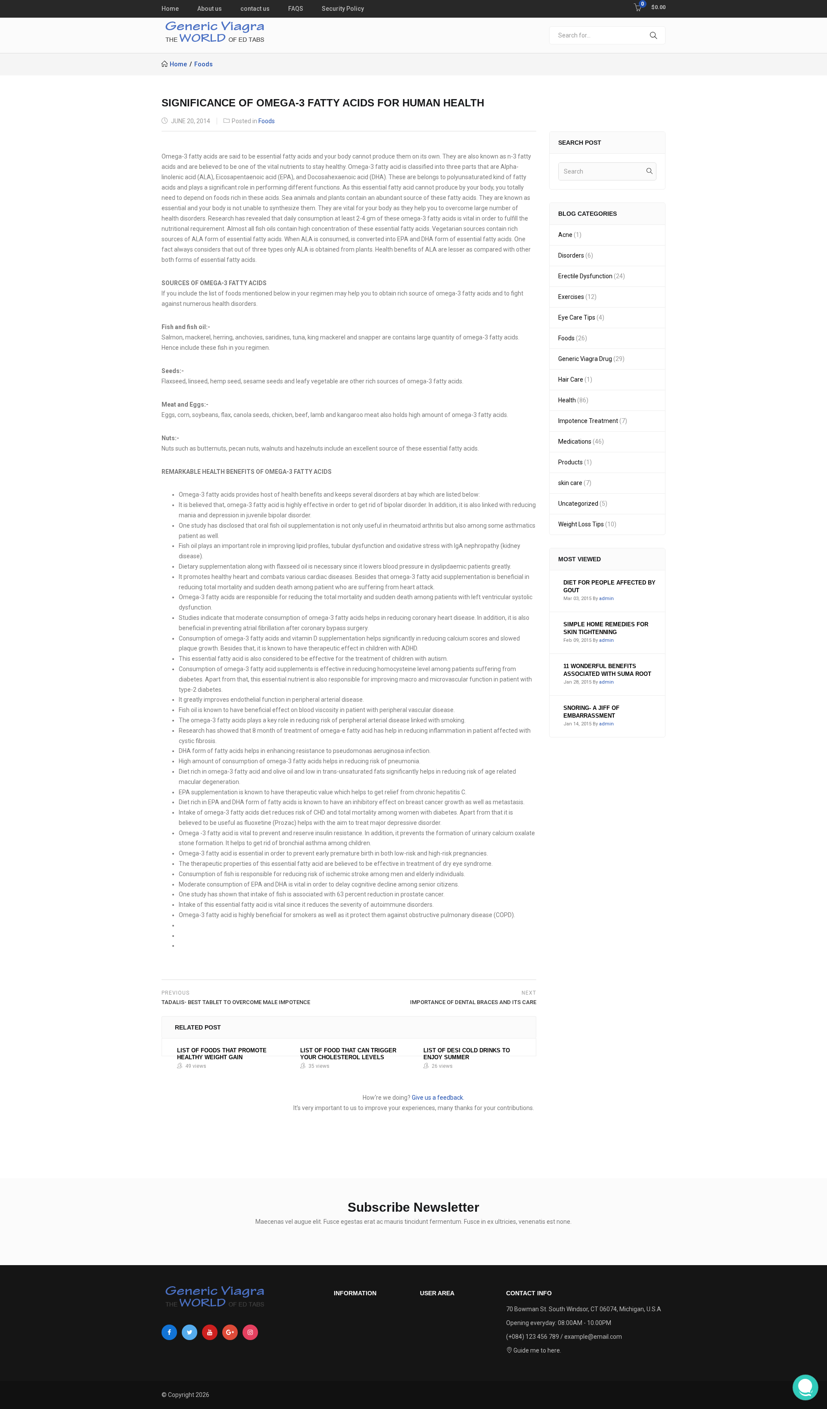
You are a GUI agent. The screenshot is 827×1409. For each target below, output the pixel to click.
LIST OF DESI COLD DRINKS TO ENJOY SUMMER (466, 1054)
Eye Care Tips (576, 317)
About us (209, 8)
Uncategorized (578, 503)
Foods (203, 64)
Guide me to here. (536, 1350)
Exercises (571, 296)
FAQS (295, 8)
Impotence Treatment (588, 420)
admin (606, 598)
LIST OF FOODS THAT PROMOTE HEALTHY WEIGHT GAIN (222, 1054)
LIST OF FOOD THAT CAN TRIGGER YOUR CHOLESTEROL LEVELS (348, 1054)
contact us (255, 8)
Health (567, 400)
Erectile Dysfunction (585, 276)
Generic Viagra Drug (585, 358)
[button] (649, 6)
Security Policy (343, 8)
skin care (570, 482)
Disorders (571, 255)
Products (570, 462)
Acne (565, 234)
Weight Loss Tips (581, 524)
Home (170, 8)
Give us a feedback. (438, 1097)
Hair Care (570, 379)
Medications (574, 441)
